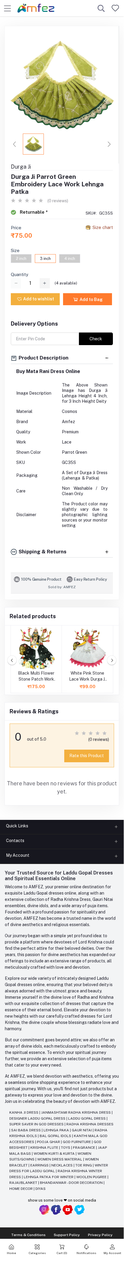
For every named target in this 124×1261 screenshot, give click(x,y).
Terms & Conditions (28, 1235)
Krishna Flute (44, 1147)
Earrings (40, 1165)
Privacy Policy (100, 1235)
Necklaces (62, 1165)
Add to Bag (91, 299)
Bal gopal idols (56, 1136)
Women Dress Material (60, 1159)
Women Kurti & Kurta (55, 1153)
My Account (17, 855)
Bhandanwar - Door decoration (72, 1183)
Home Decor (21, 1189)
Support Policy (67, 1235)
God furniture (77, 1142)
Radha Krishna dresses (89, 1124)
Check (95, 338)
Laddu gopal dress (87, 1118)
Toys (66, 1147)
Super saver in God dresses (37, 1124)
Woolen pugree (91, 1177)
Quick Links (17, 825)
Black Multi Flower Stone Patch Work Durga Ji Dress (36, 676)
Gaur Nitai (82, 1130)
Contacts (15, 840)
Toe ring (84, 1165)
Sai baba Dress (26, 1130)
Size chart (102, 227)
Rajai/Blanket (23, 1183)
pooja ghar (49, 1142)
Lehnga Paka (57, 1130)
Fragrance (84, 1147)
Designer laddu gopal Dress (37, 1118)
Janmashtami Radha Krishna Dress (76, 1112)
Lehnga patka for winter (49, 1177)
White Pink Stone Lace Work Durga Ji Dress (87, 676)
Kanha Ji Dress (24, 1112)
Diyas (40, 1189)
